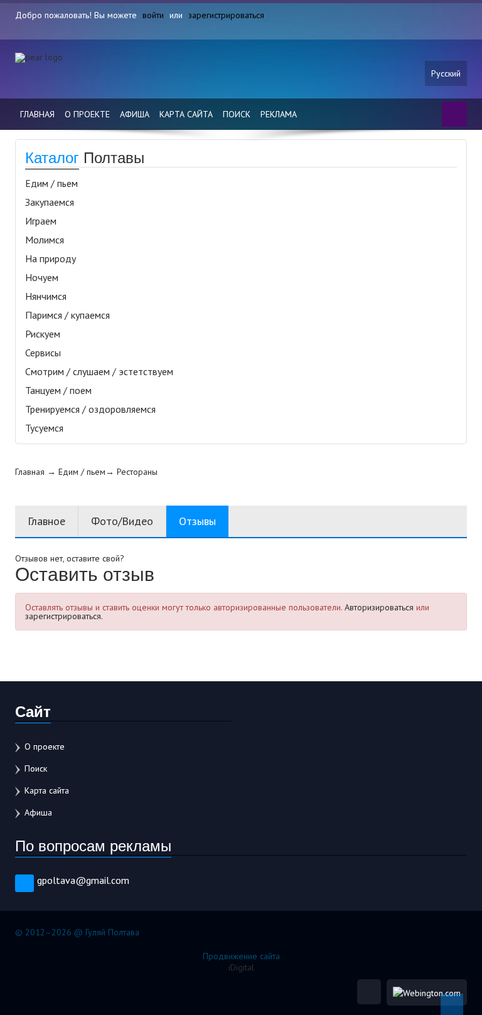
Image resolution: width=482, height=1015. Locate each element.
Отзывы (197, 521)
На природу (50, 258)
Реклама (278, 114)
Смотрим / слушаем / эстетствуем (99, 371)
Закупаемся (49, 202)
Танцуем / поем (58, 390)
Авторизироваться (379, 607)
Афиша (134, 114)
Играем (40, 221)
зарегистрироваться (226, 15)
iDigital (241, 967)
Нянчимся (46, 296)
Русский (446, 73)
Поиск (236, 114)
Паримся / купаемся (67, 315)
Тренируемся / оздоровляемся (90, 409)
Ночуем (41, 277)
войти (153, 15)
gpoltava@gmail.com (83, 880)
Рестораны (137, 471)
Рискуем (42, 333)
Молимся (44, 239)
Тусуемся (44, 428)
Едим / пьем (51, 183)
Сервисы (43, 352)
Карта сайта (186, 114)
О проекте (87, 114)
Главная (37, 114)
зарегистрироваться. (64, 616)
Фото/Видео (122, 521)
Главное (46, 521)
